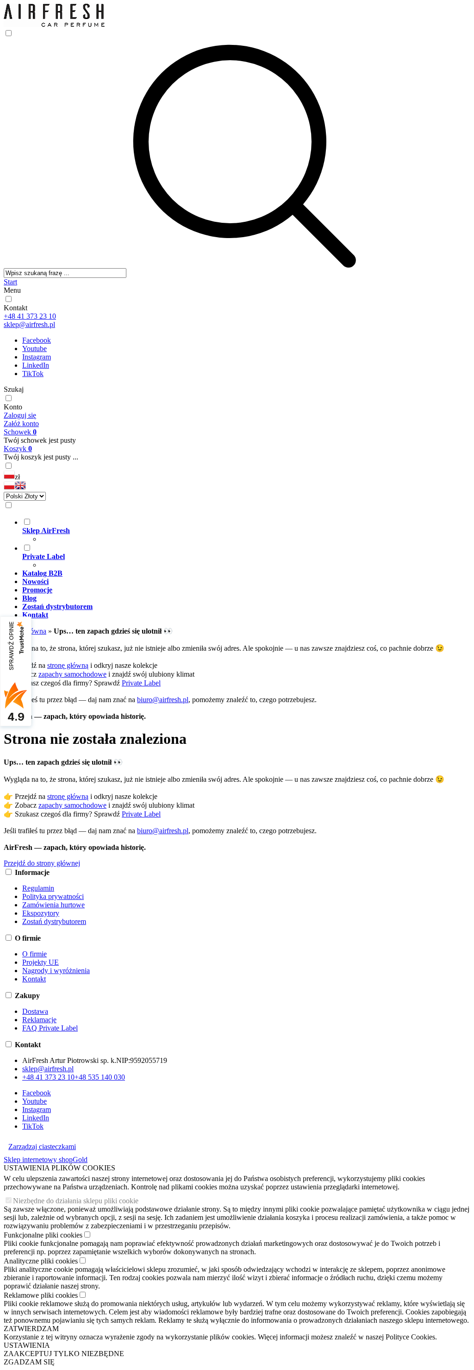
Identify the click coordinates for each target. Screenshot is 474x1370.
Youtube (34, 348)
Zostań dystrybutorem (54, 921)
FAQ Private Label (50, 1028)
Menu (12, 290)
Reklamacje (39, 1020)
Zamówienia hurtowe (53, 905)
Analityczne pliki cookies (41, 1261)
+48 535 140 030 (100, 1077)
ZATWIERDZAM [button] (31, 1328)
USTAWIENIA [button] (27, 1345)
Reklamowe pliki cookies (41, 1295)
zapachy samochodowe (72, 674)
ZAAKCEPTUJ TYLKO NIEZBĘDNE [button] (64, 1353)
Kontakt (15, 308)
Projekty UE (40, 962)
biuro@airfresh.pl (162, 700)
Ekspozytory (40, 913)
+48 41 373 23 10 (30, 316)
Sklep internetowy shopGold (45, 1159)
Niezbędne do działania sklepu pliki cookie (75, 1201)
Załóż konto (21, 423)
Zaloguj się (20, 415)
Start (10, 282)
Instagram (36, 357)
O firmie (34, 954)
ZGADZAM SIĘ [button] (29, 1362)
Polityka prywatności (53, 896)
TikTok (33, 373)
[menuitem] (246, 530)
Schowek (20, 432)
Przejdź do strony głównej (42, 863)
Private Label (141, 683)
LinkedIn (35, 365)
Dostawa (35, 1011)
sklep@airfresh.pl (29, 324)
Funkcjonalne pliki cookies (43, 1235)
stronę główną (67, 665)
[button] (9, 487)
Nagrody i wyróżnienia (56, 970)
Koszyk (18, 448)
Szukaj (14, 389)
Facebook (36, 340)
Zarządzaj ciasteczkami (42, 1146)
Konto (13, 407)
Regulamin (38, 888)
